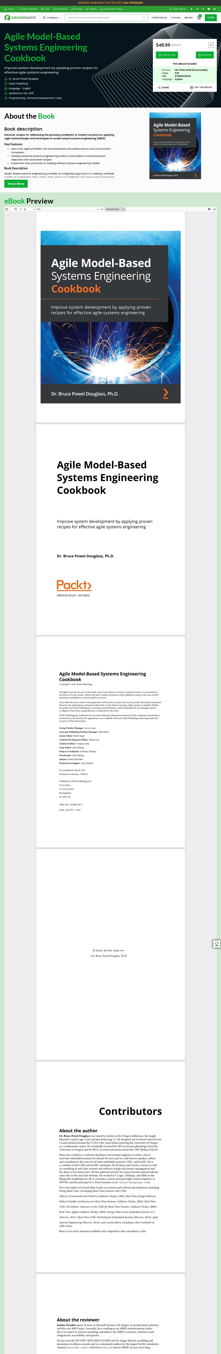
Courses (175, 17)
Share (165, 87)
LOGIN (210, 17)
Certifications (159, 17)
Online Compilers (29, 9)
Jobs (47, 9)
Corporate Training (113, 9)
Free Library (62, 9)
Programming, (17, 98)
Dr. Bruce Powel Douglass (23, 79)
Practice (79, 9)
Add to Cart (169, 54)
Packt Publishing (18, 83)
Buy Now (206, 54)
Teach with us (179, 9)
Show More (16, 184)
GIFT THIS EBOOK (203, 87)
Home (11, 9)
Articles (93, 9)
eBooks (188, 17)
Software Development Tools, (44, 98)
